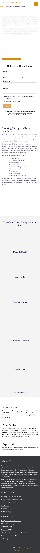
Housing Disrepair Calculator (11, 497)
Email (5, 89)
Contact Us (5, 506)
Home (2, 7)
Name (5, 71)
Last (22, 77)
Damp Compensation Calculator (12, 500)
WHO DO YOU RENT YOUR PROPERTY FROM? (18, 96)
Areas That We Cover (8, 503)
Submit (7, 106)
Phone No (7, 81)
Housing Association (13, 101)
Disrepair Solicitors (10, 2)
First (4, 77)
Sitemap (4, 509)
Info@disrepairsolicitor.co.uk (11, 521)
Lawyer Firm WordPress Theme (23, 549)
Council (8, 99)
